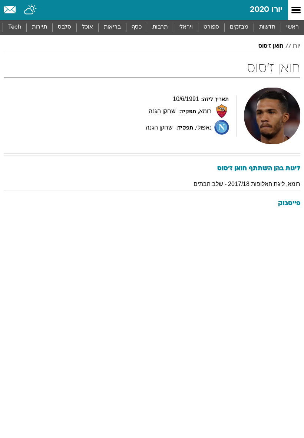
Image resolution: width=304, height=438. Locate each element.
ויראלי (185, 27)
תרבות (160, 27)
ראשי (292, 27)
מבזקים (239, 27)
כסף (137, 27)
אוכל (87, 27)
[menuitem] (267, 27)
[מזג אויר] (30, 10)
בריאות (112, 27)
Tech (14, 27)
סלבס (64, 27)
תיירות (39, 27)
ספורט (211, 27)
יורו (296, 46)
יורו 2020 (266, 10)
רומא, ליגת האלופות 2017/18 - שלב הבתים (247, 184)
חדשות (267, 27)
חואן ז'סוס (271, 46)
